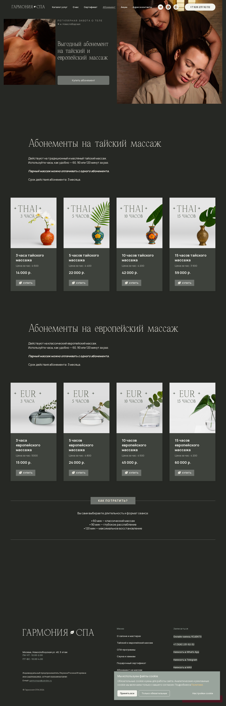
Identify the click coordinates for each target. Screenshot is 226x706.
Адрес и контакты (142, 7)
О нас (76, 7)
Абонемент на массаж (129, 670)
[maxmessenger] (176, 7)
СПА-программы (126, 649)
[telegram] (160, 7)
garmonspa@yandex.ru (40, 680)
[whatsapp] (168, 7)
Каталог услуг (59, 7)
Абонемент (109, 7)
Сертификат (90, 7)
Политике (197, 684)
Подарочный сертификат (131, 663)
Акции (124, 7)
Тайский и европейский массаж (135, 642)
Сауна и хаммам (126, 656)
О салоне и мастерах (129, 636)
